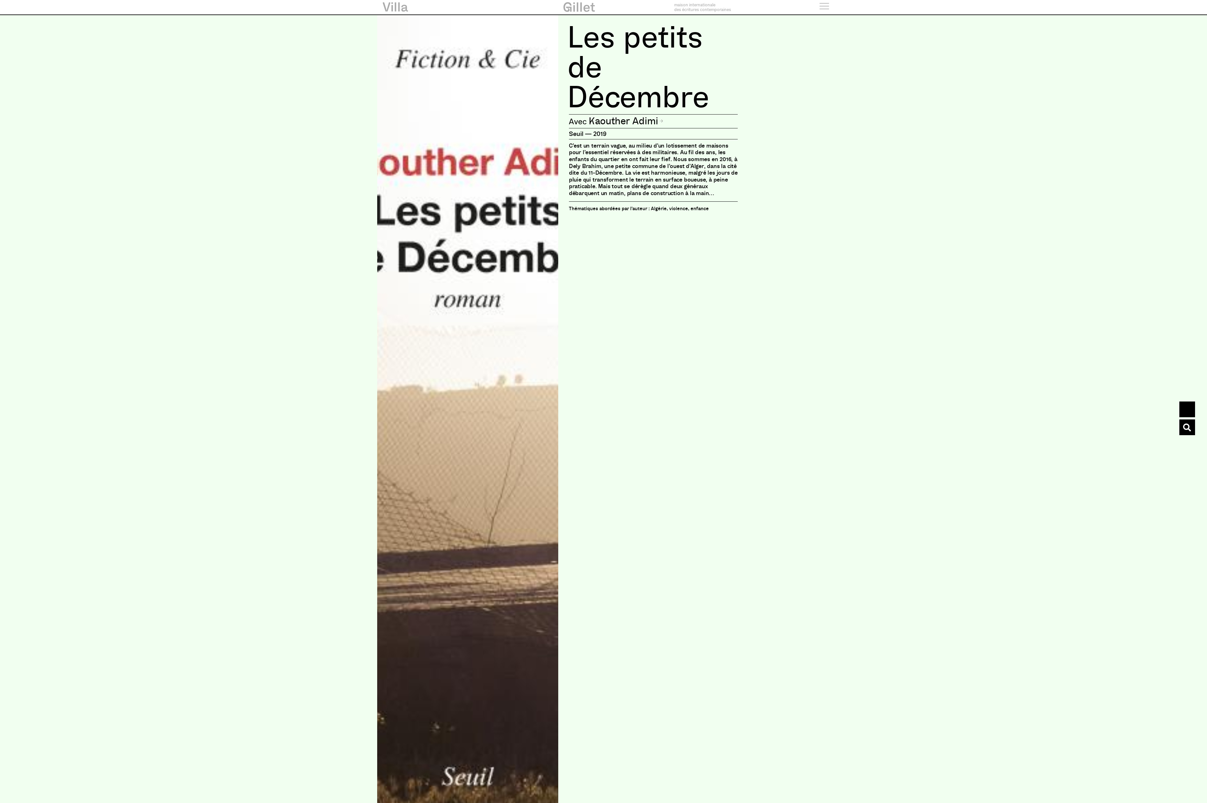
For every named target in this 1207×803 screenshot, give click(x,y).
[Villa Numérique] (1187, 427)
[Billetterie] (1187, 409)
